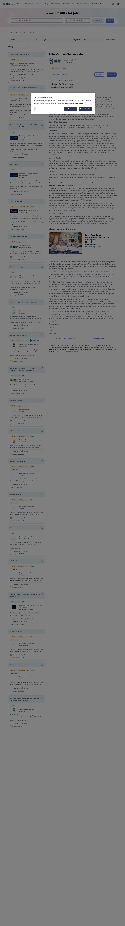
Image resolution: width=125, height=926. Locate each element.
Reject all (70, 108)
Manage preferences (41, 108)
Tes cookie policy (67, 103)
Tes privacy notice (78, 103)
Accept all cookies (85, 108)
